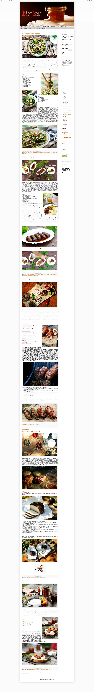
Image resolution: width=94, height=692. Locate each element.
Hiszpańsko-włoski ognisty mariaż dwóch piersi (34, 279)
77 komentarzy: (32, 151)
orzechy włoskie (27, 275)
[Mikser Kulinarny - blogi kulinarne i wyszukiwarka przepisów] (65, 157)
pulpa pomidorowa (32, 275)
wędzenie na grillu (34, 426)
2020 (63, 92)
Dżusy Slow (38, 26)
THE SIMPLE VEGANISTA (67, 137)
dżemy (40, 669)
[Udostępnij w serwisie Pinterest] (40, 151)
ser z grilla (38, 577)
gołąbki (44, 274)
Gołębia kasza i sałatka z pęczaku (31, 33)
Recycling (38, 28)
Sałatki (33, 26)
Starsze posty (56, 672)
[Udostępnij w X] (38, 151)
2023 (63, 88)
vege (34, 28)
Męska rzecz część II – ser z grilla (31, 431)
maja (64, 119)
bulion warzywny (27, 274)
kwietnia (64, 120)
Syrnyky (64, 133)
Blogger (53, 679)
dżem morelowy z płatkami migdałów (34, 669)
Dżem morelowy (27, 669)
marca (64, 121)
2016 (63, 96)
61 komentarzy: (32, 576)
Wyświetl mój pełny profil (65, 65)
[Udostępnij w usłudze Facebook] (39, 151)
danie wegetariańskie (33, 152)
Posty (64, 143)
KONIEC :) (64, 135)
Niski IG (43, 28)
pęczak (41, 152)
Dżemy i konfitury (24, 28)
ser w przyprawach (33, 577)
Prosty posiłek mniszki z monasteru (31, 158)
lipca (64, 116)
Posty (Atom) (27, 673)
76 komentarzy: (32, 424)
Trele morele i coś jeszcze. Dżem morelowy (33, 582)
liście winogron (54, 274)
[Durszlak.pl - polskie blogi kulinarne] (64, 149)
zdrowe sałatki (24, 153)
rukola (45, 152)
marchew (23, 275)
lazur (39, 152)
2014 (63, 98)
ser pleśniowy (55, 152)
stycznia (64, 124)
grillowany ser (29, 577)
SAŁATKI (52, 152)
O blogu (29, 26)
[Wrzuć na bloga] (37, 151)
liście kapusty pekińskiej (49, 274)
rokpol (43, 152)
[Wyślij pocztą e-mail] (36, 151)
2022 (63, 89)
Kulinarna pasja (65, 132)
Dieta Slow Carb (63, 26)
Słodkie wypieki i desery (54, 26)
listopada (64, 101)
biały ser (26, 577)
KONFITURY (48, 669)
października (65, 102)
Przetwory (30, 28)
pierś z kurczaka (24, 426)
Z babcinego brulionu (45, 26)
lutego (64, 123)
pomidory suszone (29, 426)
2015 (63, 97)
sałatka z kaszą (48, 152)
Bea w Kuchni (65, 130)
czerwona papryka (27, 152)
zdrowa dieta (36, 275)
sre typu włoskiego (42, 577)
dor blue (37, 152)
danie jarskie (31, 274)
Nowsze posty (24, 672)
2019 (63, 93)
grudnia (64, 99)
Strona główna (23, 26)
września (64, 103)
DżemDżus (64, 53)
